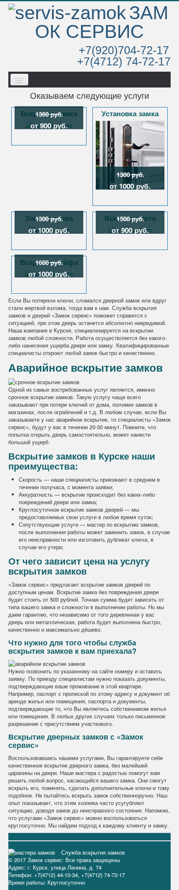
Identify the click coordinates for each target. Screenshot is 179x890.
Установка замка (130, 114)
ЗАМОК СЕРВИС (101, 21)
